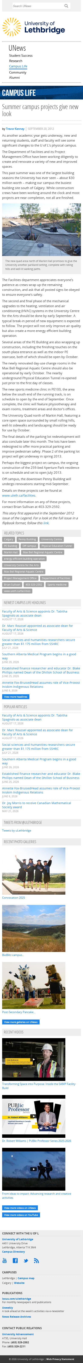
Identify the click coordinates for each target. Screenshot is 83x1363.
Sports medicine (57, 584)
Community (17, 73)
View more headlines (15, 696)
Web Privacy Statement (60, 1359)
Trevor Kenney (15, 129)
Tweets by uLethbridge (16, 830)
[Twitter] (26, 1261)
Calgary (8, 539)
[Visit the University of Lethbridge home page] (33, 36)
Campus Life (18, 66)
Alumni (14, 78)
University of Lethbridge (17, 1239)
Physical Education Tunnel (57, 546)
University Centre (51, 539)
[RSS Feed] (37, 1261)
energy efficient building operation (24, 558)
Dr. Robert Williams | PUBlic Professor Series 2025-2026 (36, 1141)
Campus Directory (13, 1251)
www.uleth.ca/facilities (18, 495)
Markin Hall (11, 552)
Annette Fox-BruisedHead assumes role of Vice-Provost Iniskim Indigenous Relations (41, 685)
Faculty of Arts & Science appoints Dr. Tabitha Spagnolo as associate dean (34, 613)
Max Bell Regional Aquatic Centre (42, 552)
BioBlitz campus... (13, 955)
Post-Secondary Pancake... (18, 1012)
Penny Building (27, 539)
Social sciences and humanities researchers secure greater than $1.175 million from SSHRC (38, 642)
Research (15, 61)
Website (19, 1283)
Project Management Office (20, 578)
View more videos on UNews (20, 1207)
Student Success (21, 56)
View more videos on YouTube (21, 1214)
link (46, 523)
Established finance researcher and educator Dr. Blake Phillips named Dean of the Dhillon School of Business (41, 670)
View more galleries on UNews (20, 1022)
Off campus (29, 546)
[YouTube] (5, 1261)
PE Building (10, 546)
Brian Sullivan (12, 584)
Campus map (26, 1278)
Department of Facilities (56, 578)
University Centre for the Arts (21, 565)
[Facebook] (16, 1261)
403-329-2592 (34, 584)
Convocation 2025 (13, 898)
